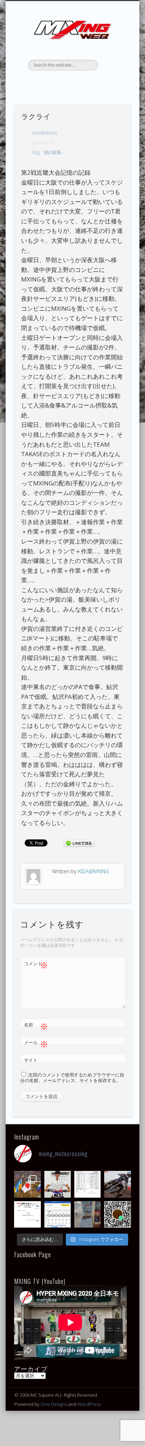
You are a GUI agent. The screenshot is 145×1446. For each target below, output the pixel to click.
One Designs (53, 1404)
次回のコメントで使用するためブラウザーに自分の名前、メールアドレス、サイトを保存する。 (72, 1078)
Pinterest (78, 82)
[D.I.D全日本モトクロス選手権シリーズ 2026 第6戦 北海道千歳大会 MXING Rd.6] (87, 1214)
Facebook (50, 82)
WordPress (89, 1404)
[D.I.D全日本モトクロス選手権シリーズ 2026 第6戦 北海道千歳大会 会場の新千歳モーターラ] (57, 1214)
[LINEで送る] (78, 842)
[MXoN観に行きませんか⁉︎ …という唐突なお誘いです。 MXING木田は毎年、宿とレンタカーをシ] (27, 1184)
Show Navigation (114, 63)
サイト (31, 1060)
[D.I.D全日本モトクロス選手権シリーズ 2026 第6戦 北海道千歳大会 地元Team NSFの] (117, 1214)
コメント (36, 964)
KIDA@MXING (45, 133)
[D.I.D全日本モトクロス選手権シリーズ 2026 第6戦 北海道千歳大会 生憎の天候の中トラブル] (27, 1214)
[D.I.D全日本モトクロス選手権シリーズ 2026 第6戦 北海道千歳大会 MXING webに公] (117, 1184)
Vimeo (93, 82)
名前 (36, 1025)
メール (36, 1043)
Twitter (64, 82)
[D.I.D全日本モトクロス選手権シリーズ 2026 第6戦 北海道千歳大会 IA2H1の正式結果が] (87, 1184)
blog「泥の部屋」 (48, 152)
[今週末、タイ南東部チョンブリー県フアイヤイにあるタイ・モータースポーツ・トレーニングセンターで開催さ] (57, 1184)
